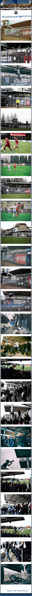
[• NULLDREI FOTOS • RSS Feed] (2, 591)
